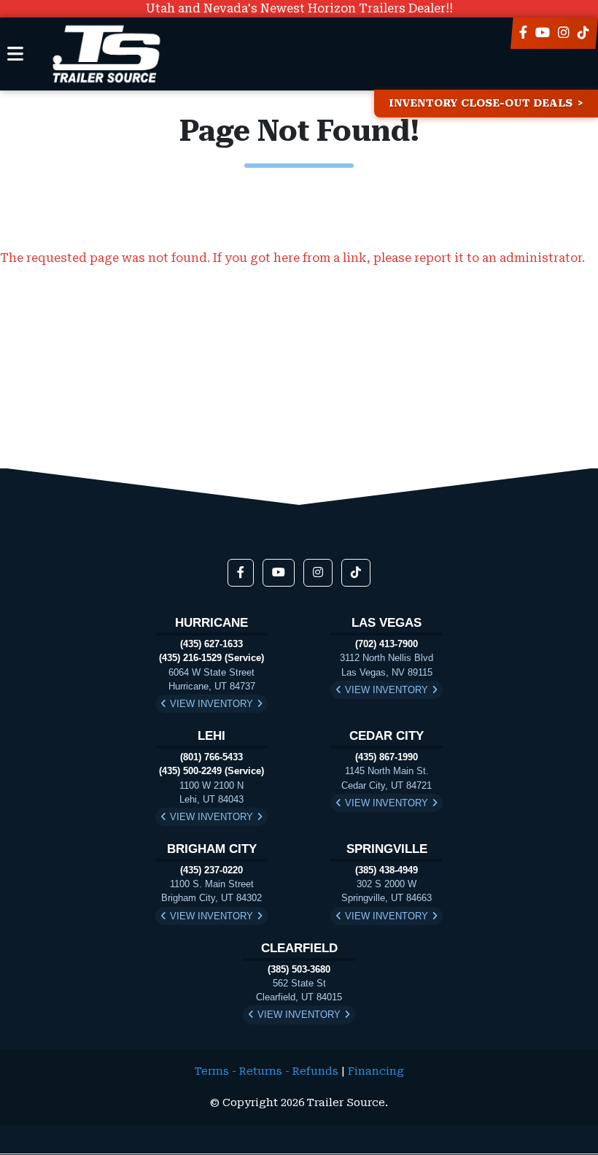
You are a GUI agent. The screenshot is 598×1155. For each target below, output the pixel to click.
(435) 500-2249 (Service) (211, 770)
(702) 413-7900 (386, 643)
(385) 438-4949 (386, 870)
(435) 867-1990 (386, 757)
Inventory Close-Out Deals (480, 103)
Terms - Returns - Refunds (266, 1071)
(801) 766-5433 (211, 757)
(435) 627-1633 (211, 643)
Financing (376, 1071)
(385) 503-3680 (299, 969)
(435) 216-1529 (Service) (211, 657)
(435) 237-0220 (211, 870)
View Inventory (211, 703)
